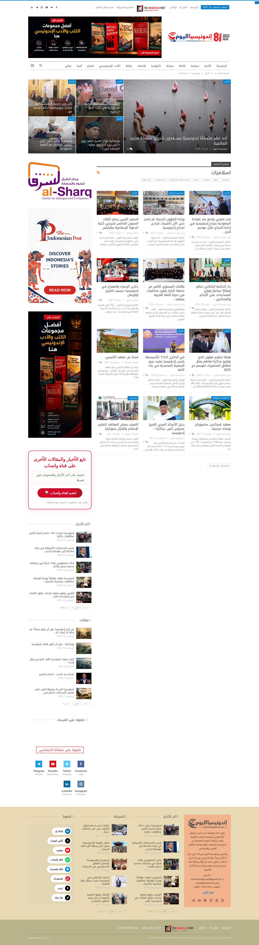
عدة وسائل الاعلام (105, 7)
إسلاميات (133, 398)
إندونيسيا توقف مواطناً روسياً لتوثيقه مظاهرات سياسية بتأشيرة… (53, 580)
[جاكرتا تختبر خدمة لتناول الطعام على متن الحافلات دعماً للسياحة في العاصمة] (119, 829)
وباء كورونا (146, 179)
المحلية (196, 179)
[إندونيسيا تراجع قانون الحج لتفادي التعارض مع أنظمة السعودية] (52, 135)
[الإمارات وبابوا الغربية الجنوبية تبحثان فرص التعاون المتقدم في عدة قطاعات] (119, 898)
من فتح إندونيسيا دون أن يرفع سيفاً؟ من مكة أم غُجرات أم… (51, 631)
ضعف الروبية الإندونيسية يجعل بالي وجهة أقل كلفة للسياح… (95, 846)
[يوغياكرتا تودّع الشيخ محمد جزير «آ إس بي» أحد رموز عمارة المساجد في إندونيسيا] (100, 135)
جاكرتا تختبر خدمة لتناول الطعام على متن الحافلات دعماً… (95, 828)
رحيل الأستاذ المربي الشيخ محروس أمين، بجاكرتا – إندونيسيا (166, 428)
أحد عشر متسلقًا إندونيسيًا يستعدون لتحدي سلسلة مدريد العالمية (178, 140)
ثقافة (182, 66)
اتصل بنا (183, 7)
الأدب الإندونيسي (110, 66)
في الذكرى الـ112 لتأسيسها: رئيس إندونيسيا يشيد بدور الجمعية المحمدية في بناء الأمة (164, 363)
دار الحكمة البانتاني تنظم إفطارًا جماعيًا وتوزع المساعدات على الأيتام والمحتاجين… (213, 292)
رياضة (129, 66)
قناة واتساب (57, 859)
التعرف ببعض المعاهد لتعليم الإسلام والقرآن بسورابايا (118, 426)
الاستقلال (225, 179)
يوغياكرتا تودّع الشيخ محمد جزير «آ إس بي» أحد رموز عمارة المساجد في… (100, 144)
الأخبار (207, 66)
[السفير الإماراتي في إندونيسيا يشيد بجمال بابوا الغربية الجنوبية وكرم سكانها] (119, 881)
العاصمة (206, 179)
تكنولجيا (156, 66)
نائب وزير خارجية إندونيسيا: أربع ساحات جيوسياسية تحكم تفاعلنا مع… (52, 107)
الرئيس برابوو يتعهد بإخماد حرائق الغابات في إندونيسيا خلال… (51, 595)
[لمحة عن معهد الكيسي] (117, 341)
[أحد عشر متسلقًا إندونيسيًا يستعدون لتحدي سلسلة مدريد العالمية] (177, 116)
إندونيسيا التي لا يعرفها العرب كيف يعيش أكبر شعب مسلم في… (54, 691)
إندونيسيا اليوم (176, 193)
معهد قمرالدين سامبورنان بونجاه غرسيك (213, 426)
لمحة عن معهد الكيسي (121, 357)
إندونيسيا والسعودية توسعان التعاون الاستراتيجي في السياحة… (95, 863)
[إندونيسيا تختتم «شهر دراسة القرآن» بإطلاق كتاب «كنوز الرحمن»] (100, 97)
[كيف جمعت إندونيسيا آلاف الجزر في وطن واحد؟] (83, 663)
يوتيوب (59, 850)
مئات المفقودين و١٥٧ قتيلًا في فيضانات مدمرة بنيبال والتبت (51, 565)
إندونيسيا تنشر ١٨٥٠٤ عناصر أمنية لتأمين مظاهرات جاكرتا (51, 535)
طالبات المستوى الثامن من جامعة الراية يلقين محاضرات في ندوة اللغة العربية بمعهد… (165, 292)
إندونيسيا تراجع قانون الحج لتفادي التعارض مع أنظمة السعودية (56, 144)
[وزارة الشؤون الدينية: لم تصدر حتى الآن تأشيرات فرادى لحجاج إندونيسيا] (164, 203)
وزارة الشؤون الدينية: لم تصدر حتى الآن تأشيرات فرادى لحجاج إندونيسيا (164, 223)
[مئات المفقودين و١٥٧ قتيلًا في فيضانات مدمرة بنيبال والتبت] (83, 567)
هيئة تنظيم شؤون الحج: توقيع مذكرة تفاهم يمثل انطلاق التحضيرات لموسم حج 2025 (211, 363)
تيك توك (59, 897)
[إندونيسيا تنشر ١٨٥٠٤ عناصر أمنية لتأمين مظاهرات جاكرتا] (83, 537)
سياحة (170, 66)
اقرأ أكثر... (207, 892)
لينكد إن (59, 831)
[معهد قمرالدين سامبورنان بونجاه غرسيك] (210, 408)
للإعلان (173, 7)
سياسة (195, 66)
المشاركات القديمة (220, 466)
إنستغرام (58, 878)
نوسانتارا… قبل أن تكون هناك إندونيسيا (53, 644)
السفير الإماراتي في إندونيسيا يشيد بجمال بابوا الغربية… (95, 880)
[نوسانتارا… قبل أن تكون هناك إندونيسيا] (83, 648)
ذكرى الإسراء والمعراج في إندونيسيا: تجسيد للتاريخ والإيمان (119, 290)
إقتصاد (141, 66)
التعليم (215, 179)
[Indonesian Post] (151, 8)
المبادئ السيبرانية (125, 7)
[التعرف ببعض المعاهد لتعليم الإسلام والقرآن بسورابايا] (117, 408)
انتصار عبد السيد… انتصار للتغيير (56, 674)
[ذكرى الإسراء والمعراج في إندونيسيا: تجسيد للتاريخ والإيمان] (117, 270)
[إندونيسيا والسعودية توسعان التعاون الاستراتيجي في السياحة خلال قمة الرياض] (119, 864)
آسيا (79, 66)
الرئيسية (194, 7)
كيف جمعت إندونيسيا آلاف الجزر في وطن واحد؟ (52, 661)
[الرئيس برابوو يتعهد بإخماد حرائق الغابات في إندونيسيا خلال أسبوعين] (83, 597)
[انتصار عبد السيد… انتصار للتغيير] (83, 678)
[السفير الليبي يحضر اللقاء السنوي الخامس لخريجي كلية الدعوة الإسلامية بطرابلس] (117, 203)
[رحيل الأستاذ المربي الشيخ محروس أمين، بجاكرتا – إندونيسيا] (164, 408)
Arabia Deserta (221, 398)
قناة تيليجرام (56, 869)
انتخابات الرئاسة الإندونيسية (179, 179)
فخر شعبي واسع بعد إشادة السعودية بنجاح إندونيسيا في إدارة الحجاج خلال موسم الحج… (210, 225)
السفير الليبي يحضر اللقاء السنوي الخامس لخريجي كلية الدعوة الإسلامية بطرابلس (118, 223)
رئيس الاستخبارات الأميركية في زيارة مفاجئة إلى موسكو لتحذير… (54, 550)
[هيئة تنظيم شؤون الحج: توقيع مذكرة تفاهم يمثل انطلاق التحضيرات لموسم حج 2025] (210, 341)
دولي (68, 66)
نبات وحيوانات (160, 179)
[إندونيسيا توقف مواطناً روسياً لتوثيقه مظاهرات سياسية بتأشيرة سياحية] (83, 582)
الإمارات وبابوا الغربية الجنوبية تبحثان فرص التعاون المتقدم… (98, 897)
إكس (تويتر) (57, 840)
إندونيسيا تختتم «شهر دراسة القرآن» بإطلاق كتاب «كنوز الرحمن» (102, 107)
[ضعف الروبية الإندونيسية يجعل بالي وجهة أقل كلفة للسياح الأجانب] (119, 847)
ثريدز (60, 888)
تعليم (90, 66)
